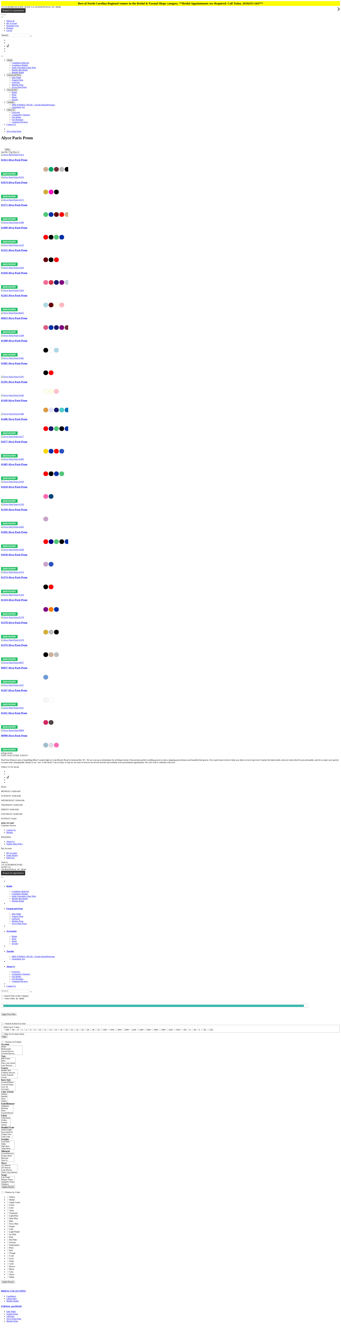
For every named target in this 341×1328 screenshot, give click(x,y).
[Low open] (8, 1089)
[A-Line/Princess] (7, 1154)
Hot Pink (13, 1240)
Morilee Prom (12, 1321)
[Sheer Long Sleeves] (9, 1172)
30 (93, 1030)
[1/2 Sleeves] (9, 1165)
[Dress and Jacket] (8, 1063)
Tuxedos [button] (10, 951)
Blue (11, 1221)
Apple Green (14, 1202)
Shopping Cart (12, 26)
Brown (12, 1266)
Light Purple (14, 1232)
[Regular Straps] (8, 1180)
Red (11, 1250)
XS (185, 1030)
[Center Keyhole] (9, 1075)
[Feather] (6, 1122)
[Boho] (8, 1061)
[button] (9, 60)
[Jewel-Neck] (7, 1148)
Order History (12, 855)
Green (11, 1205)
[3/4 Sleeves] (9, 1168)
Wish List (10, 21)
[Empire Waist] (7, 1156)
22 (72, 1030)
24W (141, 1030)
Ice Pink (12, 1234)
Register (9, 28)
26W (149, 1030)
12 (45, 1030)
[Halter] (7, 1144)
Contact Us (11, 830)
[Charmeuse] (6, 1118)
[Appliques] (7, 1106)
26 (83, 1030)
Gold (11, 1264)
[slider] (306, 1006)
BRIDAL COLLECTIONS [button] (13, 1291)
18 (61, 1030)
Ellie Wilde (11, 1311)
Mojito (12, 1200)
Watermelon (14, 1245)
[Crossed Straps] (8, 1085)
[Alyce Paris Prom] (12, 155)
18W (119, 1030)
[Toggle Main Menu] (2, 56)
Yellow (12, 1197)
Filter (7, 150)
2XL (212, 1030)
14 (51, 1030)
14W (105, 1030)
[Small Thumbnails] (2, 146)
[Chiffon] (6, 1120)
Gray (11, 1272)
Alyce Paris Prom (13, 131)
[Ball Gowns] (8, 1059)
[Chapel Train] (7, 1134)
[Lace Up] (8, 1087)
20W (127, 1030)
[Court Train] (7, 1137)
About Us (10, 841)
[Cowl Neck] (7, 1142)
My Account (11, 23)
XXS (178, 1030)
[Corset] (9, 1077)
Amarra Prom (12, 1314)
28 (88, 1030)
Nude (11, 1261)
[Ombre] (4, 1101)
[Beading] (7, 1108)
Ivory (11, 1258)
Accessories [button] (11, 931)
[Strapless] (8, 1184)
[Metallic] (4, 1096)
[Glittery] (4, 1094)
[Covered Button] (8, 1082)
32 (99, 1030)
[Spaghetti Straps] (8, 1182)
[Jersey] (6, 1125)
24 (77, 1030)
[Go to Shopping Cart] (2, 14)
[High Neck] (7, 1146)
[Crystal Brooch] (7, 1113)
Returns (9, 832)
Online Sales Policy (14, 844)
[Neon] (4, 1099)
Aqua (11, 1210)
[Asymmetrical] (7, 1132)
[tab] (173, 886)
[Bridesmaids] (11, 1049)
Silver (11, 1274)
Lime (11, 1208)
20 (67, 1030)
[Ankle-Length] (7, 1130)
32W (171, 1030)
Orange (12, 1253)
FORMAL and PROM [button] (11, 1306)
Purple (12, 1226)
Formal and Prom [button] (14, 908)
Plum (11, 1248)
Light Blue (13, 1216)
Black (11, 1269)
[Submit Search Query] (31, 991)
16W (112, 1030)
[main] (170, 443)
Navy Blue (13, 1224)
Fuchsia (12, 1242)
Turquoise (13, 1213)
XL (205, 1030)
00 (13, 1030)
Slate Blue (13, 1218)
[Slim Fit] (7, 1160)
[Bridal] (11, 1047)
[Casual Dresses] (11, 1051)
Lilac (11, 1229)
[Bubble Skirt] (9, 1070)
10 (40, 1030)
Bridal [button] (9, 886)
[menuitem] (173, 21)
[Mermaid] (7, 1158)
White (11, 1277)
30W (163, 1030)
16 (56, 1030)
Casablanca (11, 1296)
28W (156, 1030)
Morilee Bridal (12, 1301)
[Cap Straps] (8, 1177)
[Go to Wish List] (5, 14)
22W (134, 1030)
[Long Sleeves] (9, 1170)
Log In (9, 30)
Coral (11, 1256)
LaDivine (10, 1316)
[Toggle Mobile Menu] (2, 877)
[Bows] (7, 1111)
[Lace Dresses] (8, 1065)
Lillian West (11, 1298)
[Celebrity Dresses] (9, 1073)
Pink (11, 1237)
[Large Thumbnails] (4, 146)
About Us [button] (10, 966)
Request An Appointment (13, 10)
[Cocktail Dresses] (11, 1054)
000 (7, 1030)
